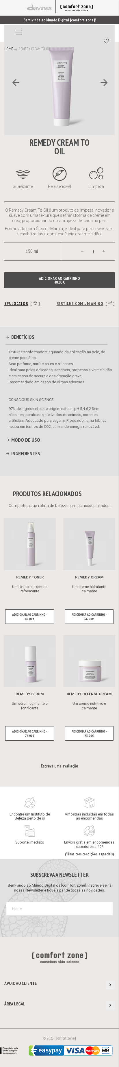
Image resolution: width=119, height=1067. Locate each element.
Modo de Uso (25, 440)
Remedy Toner (30, 577)
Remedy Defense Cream (89, 694)
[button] (15, 111)
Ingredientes (25, 453)
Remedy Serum (30, 694)
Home (8, 49)
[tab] (56, 338)
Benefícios (22, 337)
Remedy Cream (89, 577)
